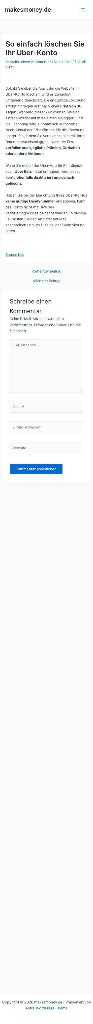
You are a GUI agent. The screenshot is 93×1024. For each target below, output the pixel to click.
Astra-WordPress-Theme (46, 1008)
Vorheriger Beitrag (46, 271)
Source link (14, 254)
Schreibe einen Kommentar (28, 62)
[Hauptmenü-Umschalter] (83, 10)
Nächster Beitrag (46, 281)
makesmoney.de (28, 9)
